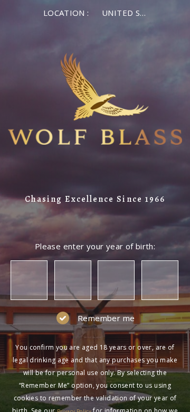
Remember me (106, 318)
